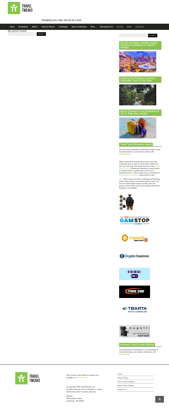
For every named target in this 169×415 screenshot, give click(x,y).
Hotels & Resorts (48, 27)
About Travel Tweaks (126, 385)
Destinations (23, 27)
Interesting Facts (106, 27)
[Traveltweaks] (20, 14)
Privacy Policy (123, 378)
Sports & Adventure (79, 27)
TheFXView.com (82, 378)
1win (121, 179)
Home (12, 27)
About (129, 27)
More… (93, 27)
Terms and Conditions (126, 382)
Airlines (34, 27)
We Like (120, 27)
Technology (63, 27)
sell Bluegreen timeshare (129, 175)
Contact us (140, 27)
